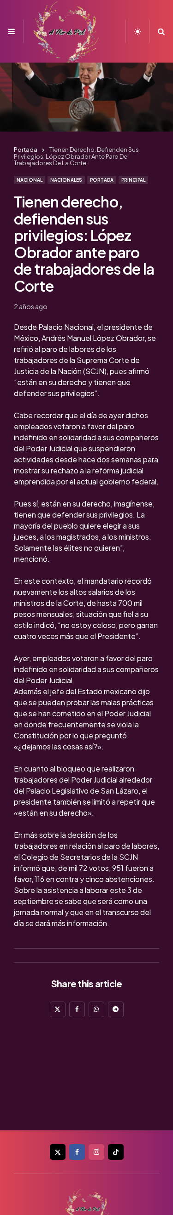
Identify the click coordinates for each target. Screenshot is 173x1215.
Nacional (29, 180)
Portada (101, 180)
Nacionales (66, 180)
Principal (133, 180)
